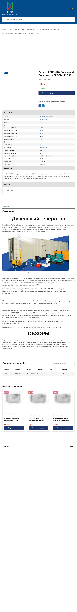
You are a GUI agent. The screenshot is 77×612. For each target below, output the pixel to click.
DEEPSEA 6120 (44, 147)
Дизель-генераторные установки (48, 29)
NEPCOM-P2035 (45, 119)
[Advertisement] (38, 52)
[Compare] (54, 96)
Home (4, 29)
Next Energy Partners (46, 116)
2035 (41, 128)
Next (71, 446)
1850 (41, 133)
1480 (41, 136)
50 (40, 125)
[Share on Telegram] (43, 105)
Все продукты (19, 29)
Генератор (30, 29)
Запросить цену (47, 93)
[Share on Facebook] (39, 105)
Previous (6, 446)
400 (41, 139)
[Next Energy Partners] (10, 9)
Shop (10, 29)
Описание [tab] (6, 206)
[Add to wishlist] (39, 96)
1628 (41, 130)
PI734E (42, 145)
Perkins (42, 142)
